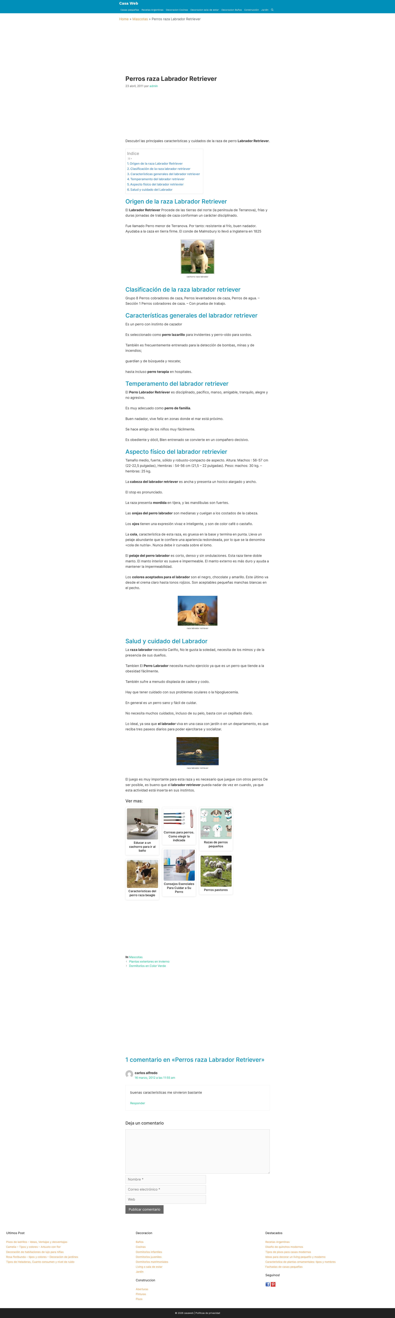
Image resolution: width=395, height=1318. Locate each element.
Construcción (251, 9)
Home (124, 19)
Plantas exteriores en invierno (149, 961)
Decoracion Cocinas (177, 9)
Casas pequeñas (130, 9)
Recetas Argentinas (152, 9)
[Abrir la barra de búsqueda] (272, 10)
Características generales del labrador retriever (165, 174)
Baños (139, 1241)
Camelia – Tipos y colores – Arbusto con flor (33, 1246)
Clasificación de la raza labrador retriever (160, 169)
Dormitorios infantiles (149, 1252)
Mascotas (140, 19)
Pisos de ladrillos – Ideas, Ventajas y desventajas (36, 1241)
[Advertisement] (198, 52)
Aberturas (142, 1289)
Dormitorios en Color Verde (147, 966)
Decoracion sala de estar (204, 9)
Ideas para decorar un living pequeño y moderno (295, 1256)
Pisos (139, 1299)
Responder (137, 1103)
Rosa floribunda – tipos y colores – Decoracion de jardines (42, 1256)
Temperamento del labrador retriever (157, 179)
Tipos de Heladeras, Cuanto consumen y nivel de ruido (40, 1261)
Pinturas (141, 1294)
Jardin (264, 9)
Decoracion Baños (231, 9)
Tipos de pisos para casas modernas (288, 1252)
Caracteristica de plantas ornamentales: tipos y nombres (300, 1261)
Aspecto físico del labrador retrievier (157, 184)
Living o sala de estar (149, 1266)
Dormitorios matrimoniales (152, 1261)
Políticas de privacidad (207, 1313)
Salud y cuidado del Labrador (151, 189)
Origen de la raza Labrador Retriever (156, 163)
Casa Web (128, 3)
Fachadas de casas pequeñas (284, 1266)
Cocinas (141, 1246)
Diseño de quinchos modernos (284, 1246)
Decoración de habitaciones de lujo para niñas (35, 1252)
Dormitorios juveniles (149, 1256)
